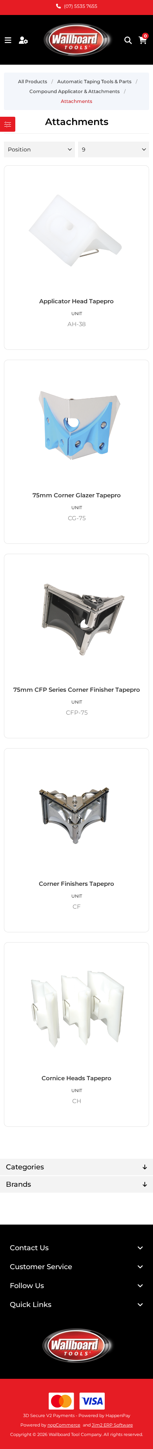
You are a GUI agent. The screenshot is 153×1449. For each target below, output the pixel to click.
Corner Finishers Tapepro (76, 883)
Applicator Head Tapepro (76, 301)
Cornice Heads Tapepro (76, 1078)
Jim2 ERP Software (112, 1425)
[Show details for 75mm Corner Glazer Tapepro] (76, 426)
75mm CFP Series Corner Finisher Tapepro (76, 689)
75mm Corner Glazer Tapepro (77, 495)
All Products (32, 81)
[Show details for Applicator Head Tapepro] (76, 231)
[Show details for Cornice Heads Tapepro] (76, 1008)
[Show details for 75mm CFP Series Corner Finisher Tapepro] (76, 620)
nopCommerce (63, 1425)
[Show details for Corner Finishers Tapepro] (76, 814)
